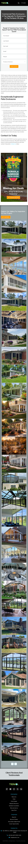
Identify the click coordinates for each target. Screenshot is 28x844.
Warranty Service (14, 807)
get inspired (5, 217)
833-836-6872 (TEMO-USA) (14, 835)
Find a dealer (14, 801)
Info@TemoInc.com (15, 837)
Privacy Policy (18, 840)
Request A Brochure (14, 803)
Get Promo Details (13, 197)
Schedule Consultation (14, 805)
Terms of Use (23, 840)
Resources (14, 796)
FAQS (14, 799)
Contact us (13, 144)
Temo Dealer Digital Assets (14, 821)
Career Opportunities (14, 823)
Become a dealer (14, 819)
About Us (14, 817)
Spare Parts (14, 810)
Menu (24, 2)
